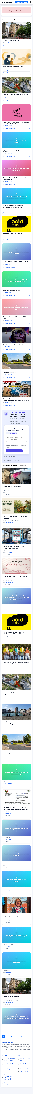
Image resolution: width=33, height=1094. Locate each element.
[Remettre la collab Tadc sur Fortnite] (16, 339)
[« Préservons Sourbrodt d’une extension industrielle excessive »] (16, 366)
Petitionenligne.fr (6, 2)
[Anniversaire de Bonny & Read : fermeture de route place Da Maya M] (16, 117)
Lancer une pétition (22, 2)
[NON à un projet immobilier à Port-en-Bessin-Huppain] (16, 256)
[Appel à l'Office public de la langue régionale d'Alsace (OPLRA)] (16, 173)
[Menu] (30, 2)
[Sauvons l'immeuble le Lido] (16, 34)
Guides (4, 1056)
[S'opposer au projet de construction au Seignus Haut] (16, 89)
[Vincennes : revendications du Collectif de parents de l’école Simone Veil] (16, 284)
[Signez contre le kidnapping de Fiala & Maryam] (16, 145)
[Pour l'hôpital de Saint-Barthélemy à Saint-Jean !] (16, 312)
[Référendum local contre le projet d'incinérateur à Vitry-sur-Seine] (16, 229)
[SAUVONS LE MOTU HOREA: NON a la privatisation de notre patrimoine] (16, 201)
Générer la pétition (15, 450)
